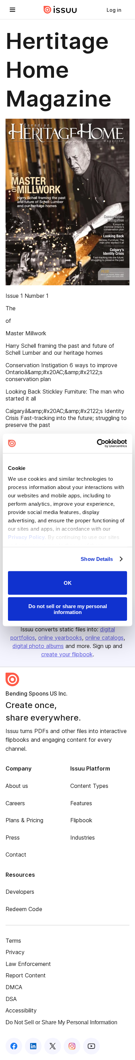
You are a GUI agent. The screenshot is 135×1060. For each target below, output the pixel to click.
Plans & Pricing (24, 820)
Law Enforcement (28, 963)
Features (81, 803)
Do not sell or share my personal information (67, 609)
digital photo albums (38, 645)
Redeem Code (24, 909)
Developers (20, 891)
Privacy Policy (26, 537)
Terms (13, 940)
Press (13, 837)
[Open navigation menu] (12, 10)
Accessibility (21, 1010)
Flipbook (81, 820)
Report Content (26, 975)
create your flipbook (67, 654)
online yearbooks (60, 637)
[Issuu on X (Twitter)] (52, 1046)
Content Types (89, 785)
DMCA (14, 987)
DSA (11, 998)
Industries (82, 837)
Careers (15, 803)
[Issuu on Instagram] (72, 1046)
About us (17, 785)
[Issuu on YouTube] (91, 1046)
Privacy (15, 952)
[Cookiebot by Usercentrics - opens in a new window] (97, 443)
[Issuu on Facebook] (14, 1046)
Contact (16, 854)
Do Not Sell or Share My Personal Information (61, 1022)
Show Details (97, 559)
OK (68, 583)
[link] (114, 10)
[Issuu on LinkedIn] (33, 1046)
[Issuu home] (60, 10)
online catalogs (104, 637)
